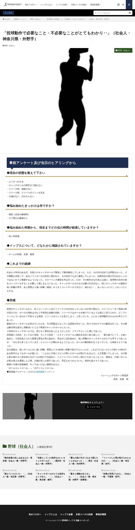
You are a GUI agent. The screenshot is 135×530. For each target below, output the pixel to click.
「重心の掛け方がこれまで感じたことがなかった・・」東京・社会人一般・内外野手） (83, 460)
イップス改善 (61, 4)
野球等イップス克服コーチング (75, 520)
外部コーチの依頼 (78, 4)
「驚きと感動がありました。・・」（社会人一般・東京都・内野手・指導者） (82, 476)
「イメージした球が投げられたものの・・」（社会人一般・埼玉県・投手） (116, 460)
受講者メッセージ (20, 19)
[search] (129, 13)
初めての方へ (30, 4)
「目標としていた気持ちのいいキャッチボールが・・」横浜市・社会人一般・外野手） (50, 460)
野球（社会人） (35, 19)
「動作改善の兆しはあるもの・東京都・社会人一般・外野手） (17, 459)
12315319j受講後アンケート (41, 371)
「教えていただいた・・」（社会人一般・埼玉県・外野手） (17, 475)
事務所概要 (95, 4)
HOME (7, 19)
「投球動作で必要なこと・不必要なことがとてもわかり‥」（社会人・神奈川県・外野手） (77, 19)
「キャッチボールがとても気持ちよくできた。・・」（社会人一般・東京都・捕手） (50, 476)
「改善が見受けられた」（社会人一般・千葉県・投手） (116, 475)
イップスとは (45, 4)
